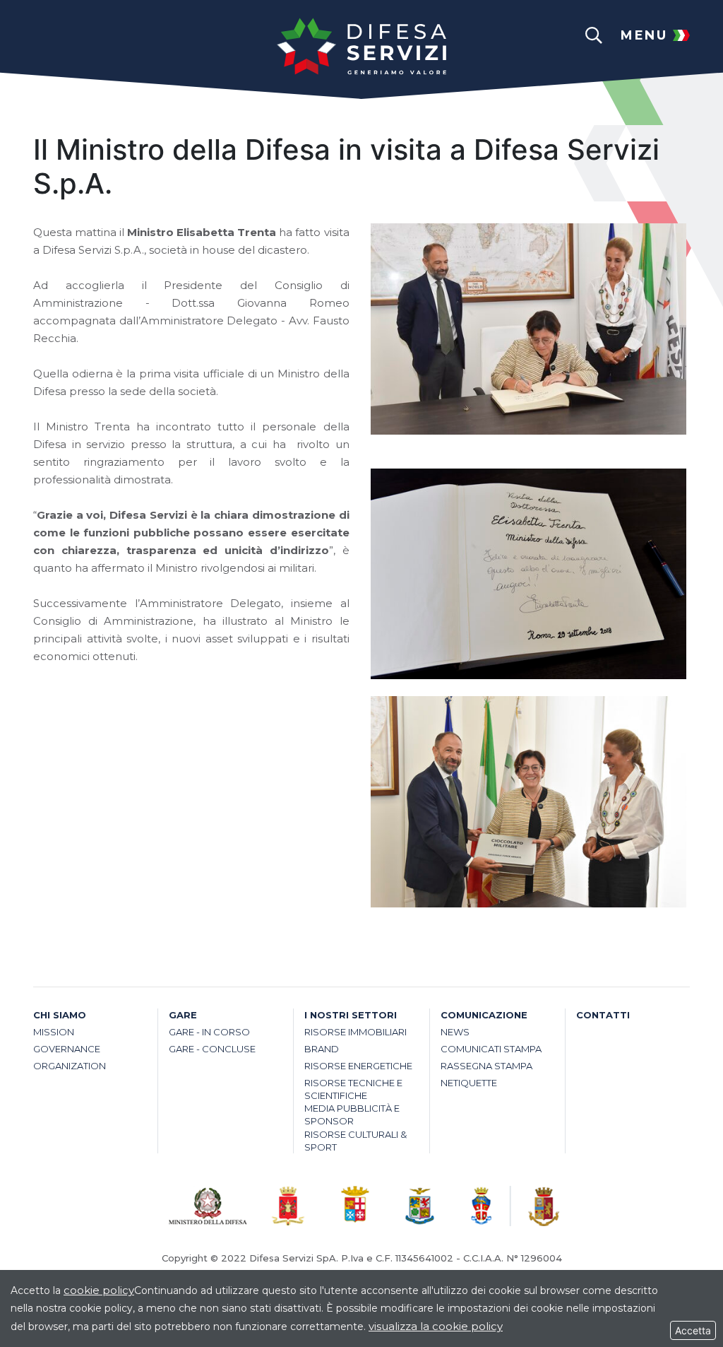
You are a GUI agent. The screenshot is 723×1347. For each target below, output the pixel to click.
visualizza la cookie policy (436, 1326)
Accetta (693, 1330)
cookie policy (99, 1290)
